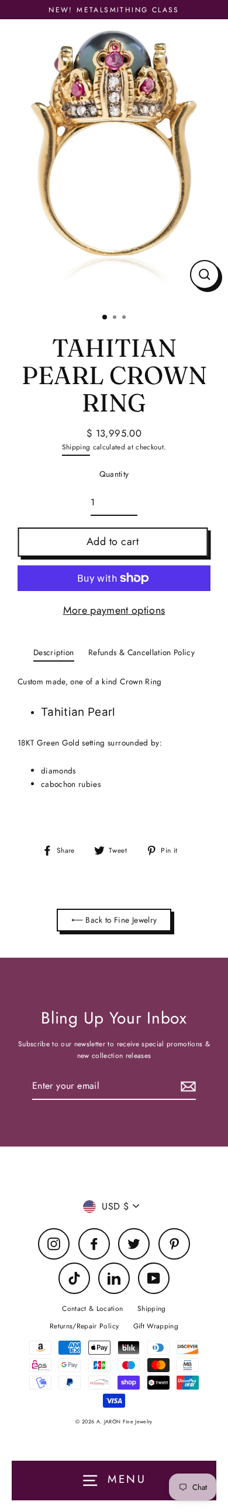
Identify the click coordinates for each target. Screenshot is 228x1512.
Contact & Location (92, 1308)
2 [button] (116, 318)
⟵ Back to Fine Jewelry (114, 920)
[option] (114, 161)
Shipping (76, 447)
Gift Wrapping (155, 1326)
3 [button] (125, 318)
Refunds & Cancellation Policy (141, 652)
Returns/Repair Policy (84, 1326)
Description (53, 652)
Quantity (114, 474)
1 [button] (105, 318)
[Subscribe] (186, 1086)
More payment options (114, 610)
